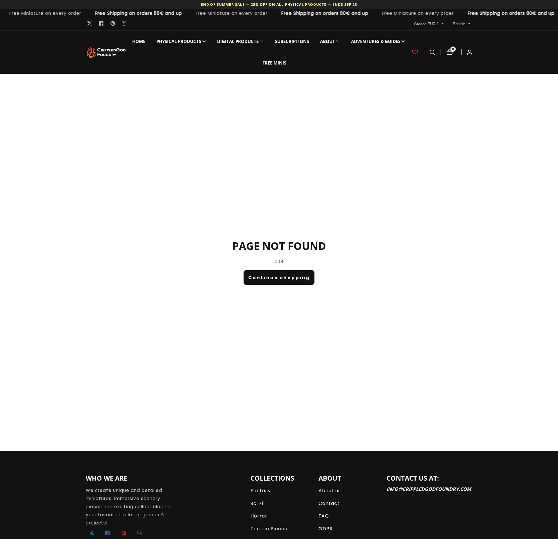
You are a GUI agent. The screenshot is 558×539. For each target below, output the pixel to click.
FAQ (324, 516)
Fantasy (261, 490)
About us (330, 490)
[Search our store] (432, 52)
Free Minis (274, 63)
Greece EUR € (427, 24)
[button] (178, 41)
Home (138, 41)
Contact (329, 503)
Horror (259, 516)
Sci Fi (257, 503)
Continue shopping (279, 277)
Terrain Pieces (269, 528)
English (459, 24)
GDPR (326, 528)
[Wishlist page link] (415, 52)
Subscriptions (292, 41)
